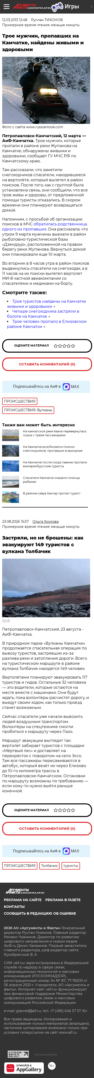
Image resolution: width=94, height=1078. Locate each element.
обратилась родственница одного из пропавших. (44, 226)
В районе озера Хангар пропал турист (52, 493)
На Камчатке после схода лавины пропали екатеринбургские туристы (55, 464)
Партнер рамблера (45, 1054)
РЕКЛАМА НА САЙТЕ (22, 900)
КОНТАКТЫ (14, 906)
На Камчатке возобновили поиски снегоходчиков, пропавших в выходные (52, 448)
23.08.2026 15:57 (15, 521)
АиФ (6, 620)
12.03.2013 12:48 (14, 20)
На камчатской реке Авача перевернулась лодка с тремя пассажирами (55, 433)
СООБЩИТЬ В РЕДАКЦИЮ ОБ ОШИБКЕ (40, 913)
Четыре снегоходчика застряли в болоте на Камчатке (43, 314)
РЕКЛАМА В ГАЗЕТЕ (63, 900)
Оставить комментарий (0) (47, 364)
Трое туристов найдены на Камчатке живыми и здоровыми (46, 304)
